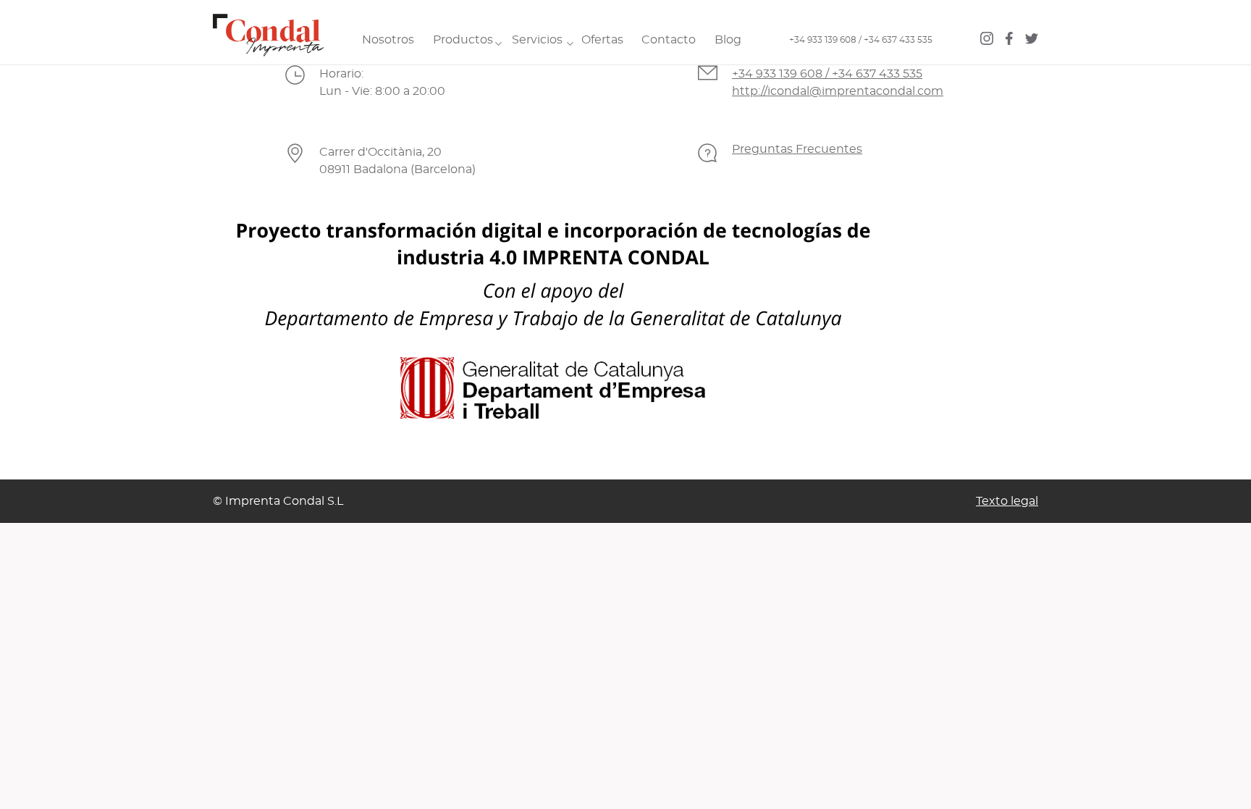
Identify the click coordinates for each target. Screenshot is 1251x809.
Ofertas (602, 40)
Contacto (668, 40)
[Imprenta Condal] (263, 32)
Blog (728, 40)
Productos (463, 40)
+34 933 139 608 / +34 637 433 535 (860, 39)
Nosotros (388, 40)
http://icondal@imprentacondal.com (837, 91)
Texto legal (1007, 501)
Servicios (537, 40)
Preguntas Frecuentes (797, 149)
